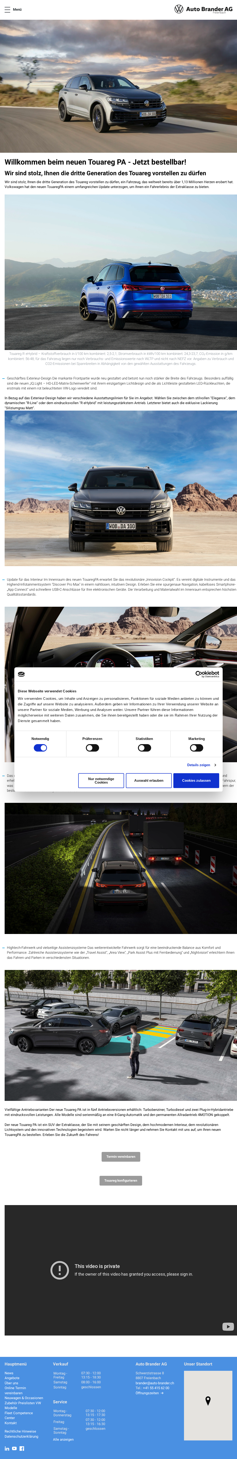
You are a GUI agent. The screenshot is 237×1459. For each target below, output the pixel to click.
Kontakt (11, 1423)
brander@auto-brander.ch (155, 1383)
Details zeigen (198, 765)
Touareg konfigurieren (120, 1180)
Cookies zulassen (196, 780)
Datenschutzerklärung (21, 1436)
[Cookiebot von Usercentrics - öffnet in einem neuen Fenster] (199, 674)
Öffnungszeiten (147, 1393)
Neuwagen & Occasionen (24, 1398)
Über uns (11, 1383)
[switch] (92, 748)
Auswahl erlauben (148, 780)
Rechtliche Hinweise (20, 1431)
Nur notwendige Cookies (101, 780)
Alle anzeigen (63, 1439)
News (9, 1373)
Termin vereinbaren (120, 1156)
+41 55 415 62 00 (156, 1388)
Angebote (12, 1378)
